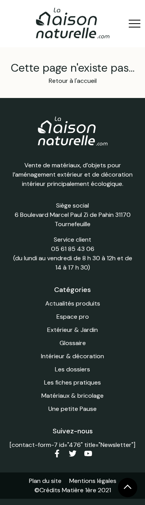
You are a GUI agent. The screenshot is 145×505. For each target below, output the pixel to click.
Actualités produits (72, 303)
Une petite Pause (72, 409)
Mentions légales (92, 481)
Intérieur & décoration (72, 356)
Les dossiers (72, 369)
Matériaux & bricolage (72, 396)
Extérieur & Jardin (72, 330)
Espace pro (72, 317)
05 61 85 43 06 (72, 249)
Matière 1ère (79, 490)
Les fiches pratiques (72, 382)
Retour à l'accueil (73, 81)
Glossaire (73, 343)
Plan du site (45, 481)
